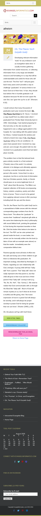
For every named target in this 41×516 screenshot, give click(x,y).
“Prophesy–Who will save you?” (16, 388)
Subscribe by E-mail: (11, 491)
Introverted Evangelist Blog (14, 415)
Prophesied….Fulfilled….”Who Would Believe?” (18, 383)
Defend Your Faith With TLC (15, 374)
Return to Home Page (20, 338)
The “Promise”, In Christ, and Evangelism (20, 396)
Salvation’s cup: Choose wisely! (16, 392)
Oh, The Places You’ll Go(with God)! (18, 400)
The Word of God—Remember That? (18, 378)
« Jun (5, 449)
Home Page (9, 419)
